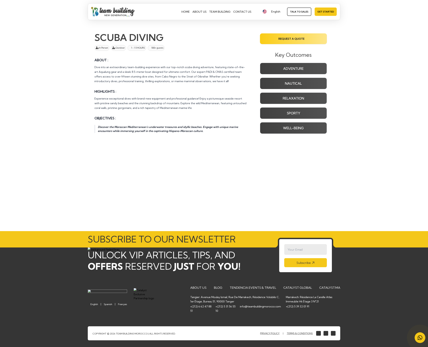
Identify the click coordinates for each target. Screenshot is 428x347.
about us (199, 11)
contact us (242, 11)
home (185, 11)
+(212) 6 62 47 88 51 (200, 308)
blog (218, 288)
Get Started (325, 11)
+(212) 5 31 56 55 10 (226, 308)
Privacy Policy (270, 333)
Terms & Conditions (300, 333)
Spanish (108, 304)
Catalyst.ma (329, 288)
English (94, 304)
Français (122, 304)
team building (220, 11)
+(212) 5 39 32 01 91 (297, 306)
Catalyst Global (297, 288)
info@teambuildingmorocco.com (260, 306)
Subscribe (303, 263)
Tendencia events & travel (253, 288)
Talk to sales (299, 11)
